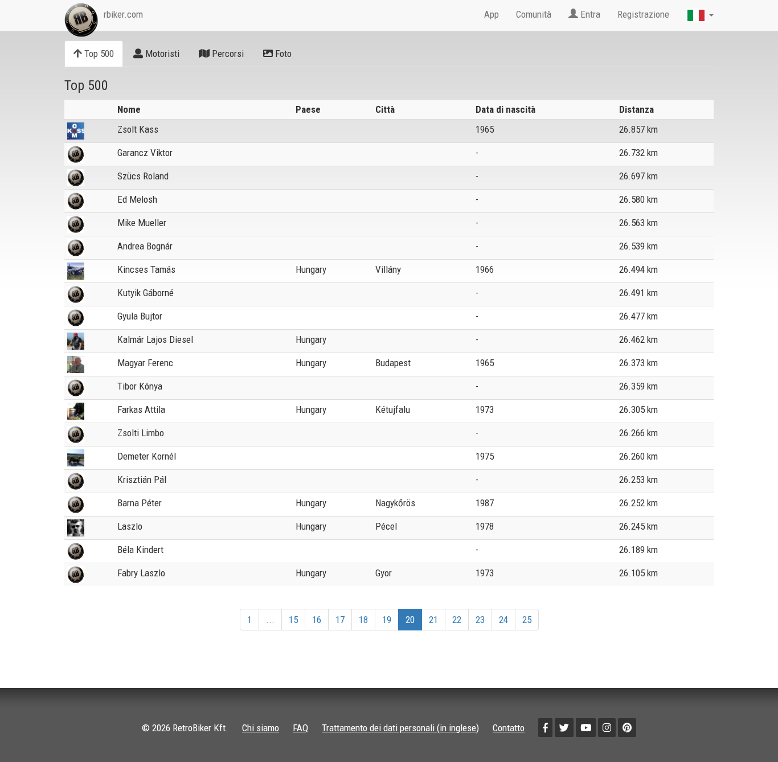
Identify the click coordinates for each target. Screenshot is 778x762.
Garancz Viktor (145, 152)
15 (293, 619)
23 (480, 619)
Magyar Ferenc (145, 362)
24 (503, 619)
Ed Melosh (137, 199)
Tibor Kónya (139, 386)
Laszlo (129, 526)
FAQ (300, 728)
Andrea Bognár (145, 246)
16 (316, 619)
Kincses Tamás (146, 269)
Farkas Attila (141, 409)
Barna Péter (139, 503)
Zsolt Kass (137, 129)
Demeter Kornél (146, 456)
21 (433, 619)
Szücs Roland (143, 176)
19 (386, 619)
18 (363, 619)
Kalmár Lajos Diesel (155, 339)
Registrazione (643, 14)
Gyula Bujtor (139, 316)
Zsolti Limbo (140, 433)
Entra (589, 14)
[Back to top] (745, 729)
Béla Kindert (140, 549)
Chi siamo (260, 728)
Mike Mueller (141, 222)
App (491, 14)
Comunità (533, 14)
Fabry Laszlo (141, 573)
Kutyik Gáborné (145, 292)
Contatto (509, 728)
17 (340, 619)
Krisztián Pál (141, 479)
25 (526, 619)
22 (456, 619)
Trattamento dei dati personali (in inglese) (400, 728)
